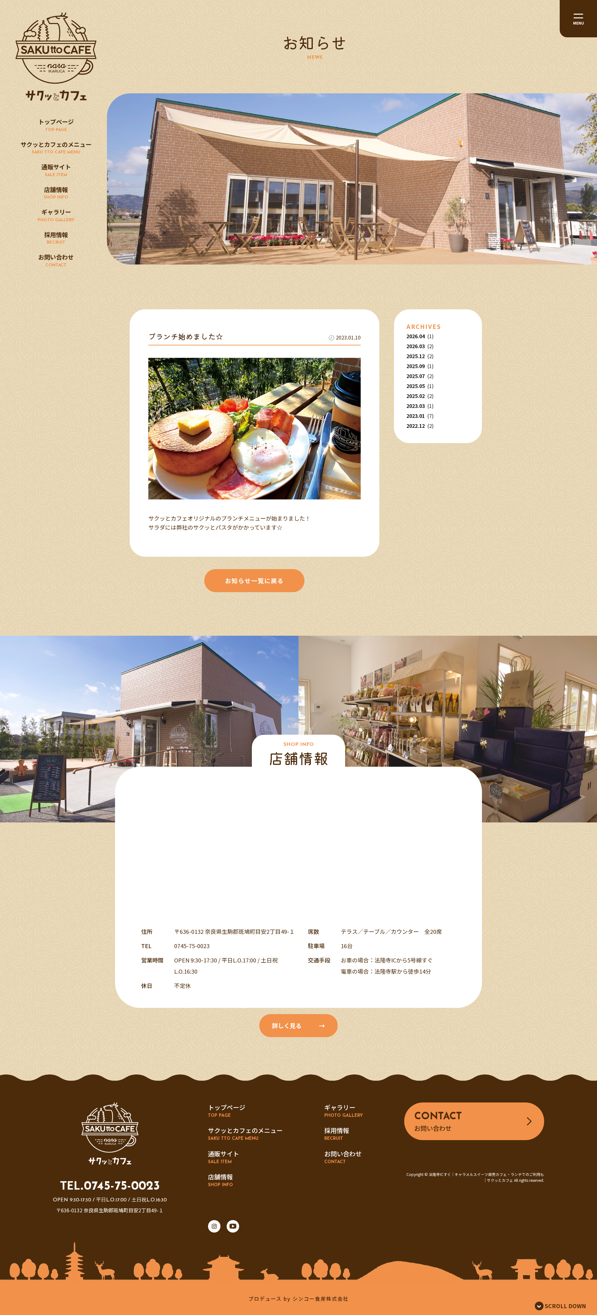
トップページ (56, 124)
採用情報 (56, 237)
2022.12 (420, 425)
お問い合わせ (56, 260)
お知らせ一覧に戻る (254, 580)
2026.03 (420, 346)
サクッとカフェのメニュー (56, 147)
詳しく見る (287, 1025)
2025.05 (420, 386)
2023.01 (420, 415)
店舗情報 (56, 192)
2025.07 (420, 376)
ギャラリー (56, 215)
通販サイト (56, 169)
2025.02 (420, 396)
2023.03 (420, 405)
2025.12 (420, 356)
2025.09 (420, 366)
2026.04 (420, 336)
